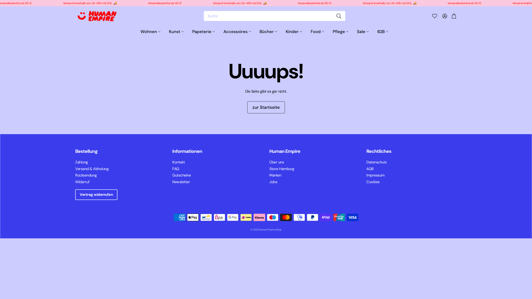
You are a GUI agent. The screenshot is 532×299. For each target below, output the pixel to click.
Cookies (373, 181)
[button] (274, 16)
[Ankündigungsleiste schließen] (528, 3)
